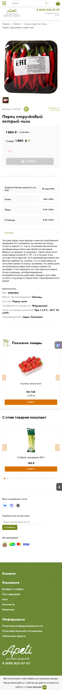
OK (44, 687)
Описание (8, 232)
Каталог (9, 573)
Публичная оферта (14, 636)
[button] (4, 447)
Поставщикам (11, 594)
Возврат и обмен (12, 589)
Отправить (9, 527)
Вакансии (8, 609)
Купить (31, 469)
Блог (5, 599)
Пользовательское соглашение (22, 630)
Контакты (8, 604)
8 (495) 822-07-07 (48, 10)
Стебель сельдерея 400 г (31, 457)
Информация (13, 619)
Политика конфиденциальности (22, 625)
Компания (10, 582)
